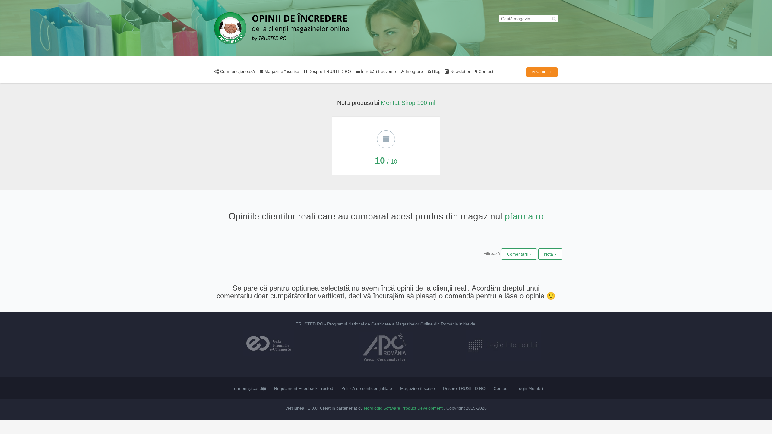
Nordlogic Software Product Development (404, 408)
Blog (436, 71)
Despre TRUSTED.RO (329, 71)
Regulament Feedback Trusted (303, 388)
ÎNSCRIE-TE (542, 72)
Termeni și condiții (249, 388)
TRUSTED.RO (309, 324)
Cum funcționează (237, 71)
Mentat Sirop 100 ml (408, 102)
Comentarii (518, 254)
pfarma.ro (524, 216)
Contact (485, 71)
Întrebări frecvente (378, 71)
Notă (549, 254)
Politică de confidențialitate (366, 388)
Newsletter (459, 71)
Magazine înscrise (281, 71)
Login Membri (530, 388)
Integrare (413, 71)
